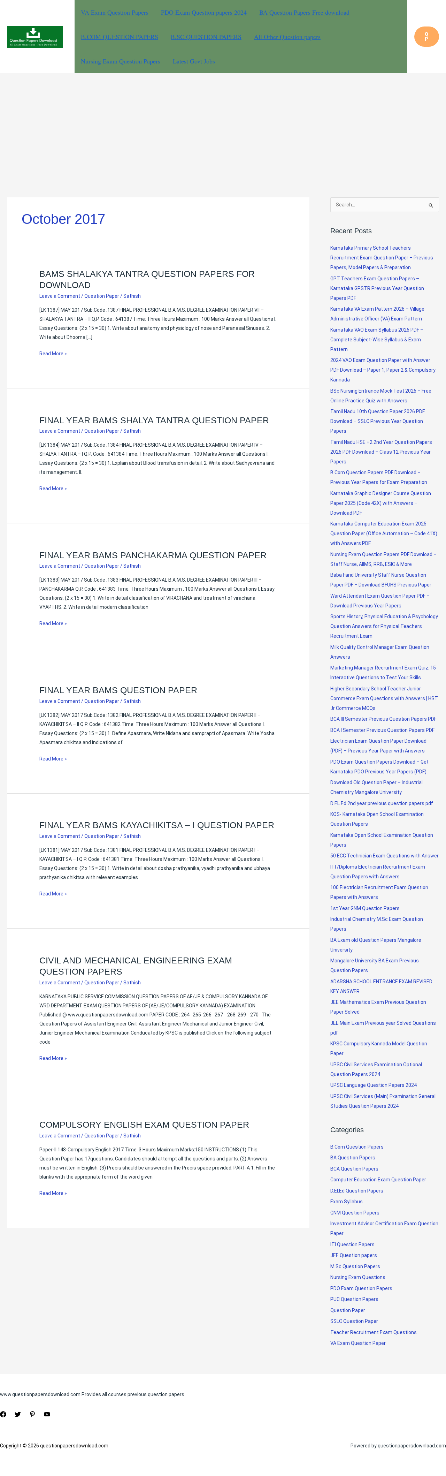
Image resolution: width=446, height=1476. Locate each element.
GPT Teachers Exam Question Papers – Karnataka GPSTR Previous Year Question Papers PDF (377, 288)
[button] (426, 37)
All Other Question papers (287, 36)
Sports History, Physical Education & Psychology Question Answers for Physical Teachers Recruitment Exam (384, 626)
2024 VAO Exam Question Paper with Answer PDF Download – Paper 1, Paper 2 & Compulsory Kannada (383, 370)
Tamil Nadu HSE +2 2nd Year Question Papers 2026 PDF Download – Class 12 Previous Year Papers (381, 451)
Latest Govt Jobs (194, 61)
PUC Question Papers (354, 1299)
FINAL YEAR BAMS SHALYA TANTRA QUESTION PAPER (154, 420)
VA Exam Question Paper (358, 1343)
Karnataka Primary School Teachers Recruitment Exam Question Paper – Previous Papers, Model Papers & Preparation (381, 257)
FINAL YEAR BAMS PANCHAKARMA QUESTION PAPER (153, 555)
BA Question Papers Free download (304, 12)
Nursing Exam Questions (357, 1277)
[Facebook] (3, 1414)
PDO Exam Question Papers (361, 1288)
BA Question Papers (352, 1157)
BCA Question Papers (354, 1169)
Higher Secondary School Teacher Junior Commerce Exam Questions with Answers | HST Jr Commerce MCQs (384, 698)
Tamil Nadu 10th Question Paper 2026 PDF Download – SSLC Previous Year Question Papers (377, 421)
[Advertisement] (223, 125)
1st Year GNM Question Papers (365, 908)
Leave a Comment (59, 296)
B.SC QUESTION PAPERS (206, 36)
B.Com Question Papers (357, 1147)
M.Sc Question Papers (355, 1266)
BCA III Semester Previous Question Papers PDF (383, 719)
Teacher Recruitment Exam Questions (373, 1332)
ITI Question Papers (352, 1244)
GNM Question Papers (354, 1213)
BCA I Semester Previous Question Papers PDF (382, 730)
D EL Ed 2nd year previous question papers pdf (381, 803)
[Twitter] (18, 1414)
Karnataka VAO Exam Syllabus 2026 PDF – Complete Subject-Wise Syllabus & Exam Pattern (376, 339)
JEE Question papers (353, 1255)
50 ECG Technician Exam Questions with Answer (384, 855)
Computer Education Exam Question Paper (378, 1179)
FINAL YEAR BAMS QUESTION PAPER (118, 690)
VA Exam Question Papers (114, 12)
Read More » (53, 354)
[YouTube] (47, 1414)
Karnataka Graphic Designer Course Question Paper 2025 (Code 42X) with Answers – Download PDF (380, 503)
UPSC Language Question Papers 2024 (373, 1085)
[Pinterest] (32, 1414)
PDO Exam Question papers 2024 (204, 12)
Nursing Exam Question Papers (120, 61)
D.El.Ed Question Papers (356, 1191)
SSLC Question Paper (354, 1321)
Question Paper (101, 296)
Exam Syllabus (346, 1201)
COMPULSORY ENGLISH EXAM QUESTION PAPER (144, 1124)
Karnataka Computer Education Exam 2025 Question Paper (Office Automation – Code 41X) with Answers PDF (383, 533)
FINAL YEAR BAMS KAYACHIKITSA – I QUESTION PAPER (156, 825)
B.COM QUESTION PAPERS (119, 36)
